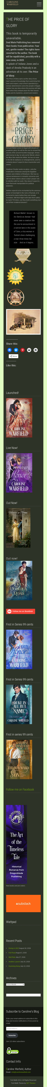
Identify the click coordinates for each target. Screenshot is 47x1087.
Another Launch (14, 962)
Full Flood (12, 953)
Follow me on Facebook (20, 789)
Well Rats (12, 957)
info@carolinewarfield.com (21, 1072)
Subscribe (12, 1035)
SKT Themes (30, 1083)
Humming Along (14, 966)
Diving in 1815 (14, 948)
